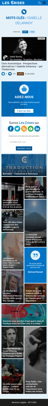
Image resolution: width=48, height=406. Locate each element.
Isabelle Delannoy (24, 20)
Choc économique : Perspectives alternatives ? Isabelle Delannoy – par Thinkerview (21, 66)
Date (25, 32)
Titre (32, 32)
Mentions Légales (19, 402)
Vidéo (20, 74)
